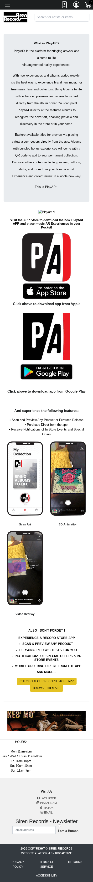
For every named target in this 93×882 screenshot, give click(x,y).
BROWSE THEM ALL (46, 688)
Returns (75, 862)
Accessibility (46, 875)
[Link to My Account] (76, 5)
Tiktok (48, 807)
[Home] (15, 17)
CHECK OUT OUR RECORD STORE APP (47, 681)
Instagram (48, 803)
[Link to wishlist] (64, 5)
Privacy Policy (18, 864)
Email (48, 812)
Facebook (48, 798)
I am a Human (68, 831)
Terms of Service (46, 864)
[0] (88, 5)
